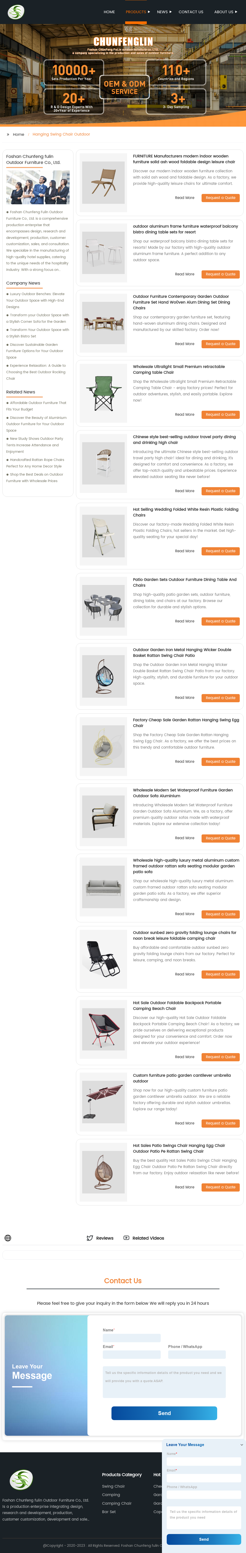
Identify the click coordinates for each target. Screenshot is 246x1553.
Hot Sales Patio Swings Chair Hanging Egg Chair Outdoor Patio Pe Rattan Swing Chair (179, 1149)
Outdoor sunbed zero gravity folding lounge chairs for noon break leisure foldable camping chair (184, 936)
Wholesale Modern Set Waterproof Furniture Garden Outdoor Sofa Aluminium (183, 793)
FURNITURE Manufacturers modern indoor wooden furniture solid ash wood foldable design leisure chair (184, 159)
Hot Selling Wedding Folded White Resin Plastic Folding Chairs (186, 512)
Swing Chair (113, 1486)
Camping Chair (117, 1503)
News (162, 12)
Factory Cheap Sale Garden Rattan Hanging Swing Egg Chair (186, 723)
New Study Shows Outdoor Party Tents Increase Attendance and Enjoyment (34, 445)
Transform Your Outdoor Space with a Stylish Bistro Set (37, 333)
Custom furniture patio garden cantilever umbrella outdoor (182, 1078)
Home (109, 12)
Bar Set (109, 1512)
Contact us (191, 12)
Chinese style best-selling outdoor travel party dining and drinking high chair (184, 440)
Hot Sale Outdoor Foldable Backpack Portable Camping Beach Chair (177, 1006)
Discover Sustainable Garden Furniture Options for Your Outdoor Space (34, 351)
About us (223, 12)
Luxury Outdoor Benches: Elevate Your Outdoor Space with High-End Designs (35, 300)
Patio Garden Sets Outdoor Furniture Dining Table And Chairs (185, 583)
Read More (184, 198)
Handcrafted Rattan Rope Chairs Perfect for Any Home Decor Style (35, 463)
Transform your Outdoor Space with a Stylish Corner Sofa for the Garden (37, 318)
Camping (111, 1495)
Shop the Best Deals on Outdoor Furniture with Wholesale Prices (34, 478)
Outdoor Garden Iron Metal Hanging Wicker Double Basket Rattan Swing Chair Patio (182, 653)
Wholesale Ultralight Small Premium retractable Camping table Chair (179, 370)
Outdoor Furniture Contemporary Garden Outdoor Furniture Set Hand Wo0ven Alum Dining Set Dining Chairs (181, 302)
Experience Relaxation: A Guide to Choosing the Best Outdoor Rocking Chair (36, 372)
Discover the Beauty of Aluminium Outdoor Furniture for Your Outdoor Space (36, 424)
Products (136, 12)
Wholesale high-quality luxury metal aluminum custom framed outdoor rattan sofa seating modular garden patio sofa (186, 866)
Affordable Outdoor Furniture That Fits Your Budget (36, 406)
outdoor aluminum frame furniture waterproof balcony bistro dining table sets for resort (185, 229)
